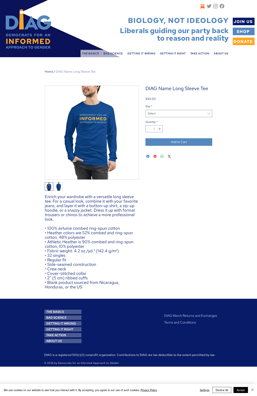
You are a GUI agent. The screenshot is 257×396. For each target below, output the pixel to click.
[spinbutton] (154, 128)
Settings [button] (204, 390)
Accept (241, 390)
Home (49, 72)
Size (148, 106)
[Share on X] (169, 156)
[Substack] (202, 6)
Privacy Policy (149, 390)
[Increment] (159, 128)
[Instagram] (215, 6)
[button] (90, 53)
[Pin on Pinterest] (155, 156)
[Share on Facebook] (148, 156)
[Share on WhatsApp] (162, 156)
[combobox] (178, 113)
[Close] (252, 390)
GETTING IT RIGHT (59, 329)
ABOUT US (54, 341)
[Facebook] (222, 6)
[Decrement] (148, 128)
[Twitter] (209, 6)
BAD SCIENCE (56, 318)
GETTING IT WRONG (61, 323)
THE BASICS (55, 312)
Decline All (222, 390)
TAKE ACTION (56, 335)
